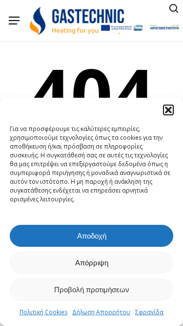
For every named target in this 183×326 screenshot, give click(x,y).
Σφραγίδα (149, 312)
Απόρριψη (91, 263)
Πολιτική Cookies (43, 312)
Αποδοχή (91, 236)
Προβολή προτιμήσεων (91, 289)
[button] (168, 110)
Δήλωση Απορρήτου (101, 312)
